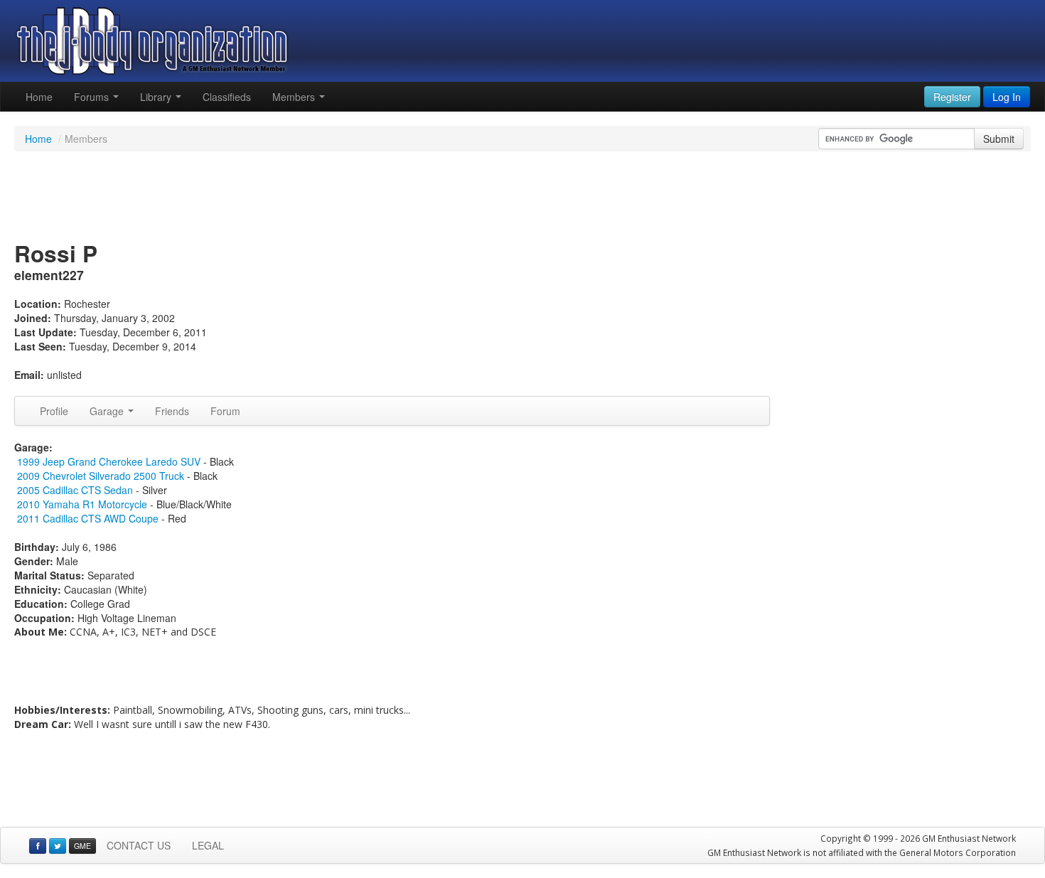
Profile (54, 411)
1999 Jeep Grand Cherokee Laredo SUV (108, 461)
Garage (108, 411)
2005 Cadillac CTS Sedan (75, 490)
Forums (93, 97)
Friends (172, 411)
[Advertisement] (522, 198)
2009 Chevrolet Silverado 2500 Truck (100, 476)
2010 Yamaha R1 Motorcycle (82, 504)
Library (157, 97)
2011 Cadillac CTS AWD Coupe (88, 518)
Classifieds (227, 97)
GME (82, 845)
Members (295, 97)
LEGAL (208, 845)
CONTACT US (139, 845)
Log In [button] (1006, 97)
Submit (998, 139)
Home (39, 97)
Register (952, 97)
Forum (225, 411)
